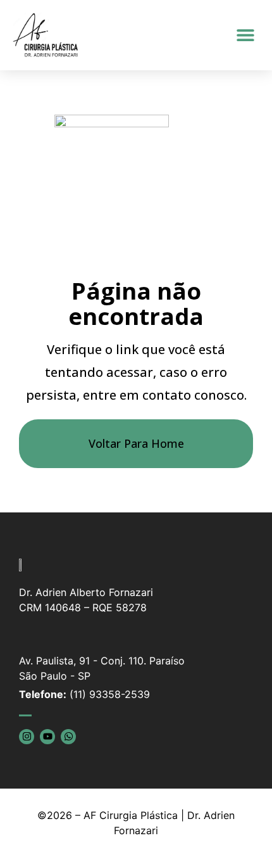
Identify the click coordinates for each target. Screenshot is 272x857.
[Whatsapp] (68, 736)
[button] (245, 35)
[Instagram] (26, 736)
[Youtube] (47, 736)
